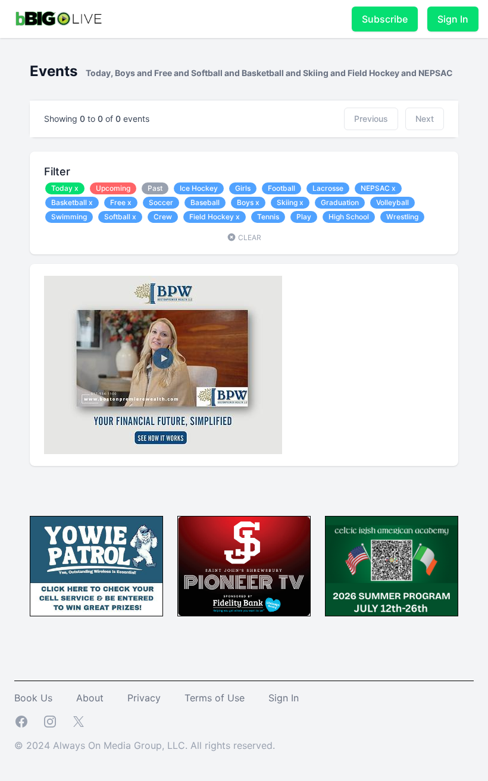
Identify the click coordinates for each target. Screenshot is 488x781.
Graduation (340, 202)
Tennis (268, 216)
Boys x (248, 202)
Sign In (452, 19)
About (90, 698)
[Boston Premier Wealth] (244, 365)
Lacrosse (327, 188)
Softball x (120, 216)
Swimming (69, 216)
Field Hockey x (214, 216)
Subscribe (385, 19)
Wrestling (402, 216)
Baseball (205, 202)
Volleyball (392, 202)
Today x (65, 188)
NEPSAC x (378, 188)
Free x (121, 202)
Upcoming (113, 188)
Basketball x (72, 202)
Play (303, 216)
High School (349, 216)
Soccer (161, 202)
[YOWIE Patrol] (96, 566)
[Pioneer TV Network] (244, 566)
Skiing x (290, 202)
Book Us (33, 698)
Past (155, 188)
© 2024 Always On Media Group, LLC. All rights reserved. (144, 745)
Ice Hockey (199, 188)
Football (281, 188)
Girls (243, 188)
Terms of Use (214, 698)
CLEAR (248, 237)
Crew (163, 216)
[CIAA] (391, 566)
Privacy (144, 698)
